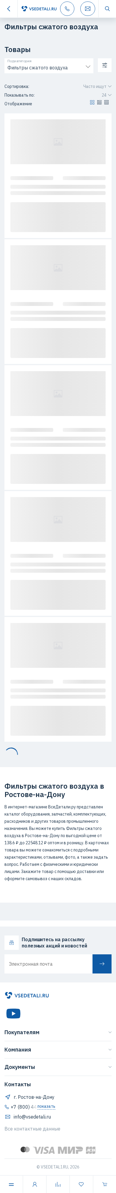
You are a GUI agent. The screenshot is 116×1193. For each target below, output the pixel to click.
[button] (92, 103)
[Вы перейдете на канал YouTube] (13, 1013)
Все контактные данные (32, 1129)
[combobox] (48, 66)
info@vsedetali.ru (32, 1116)
